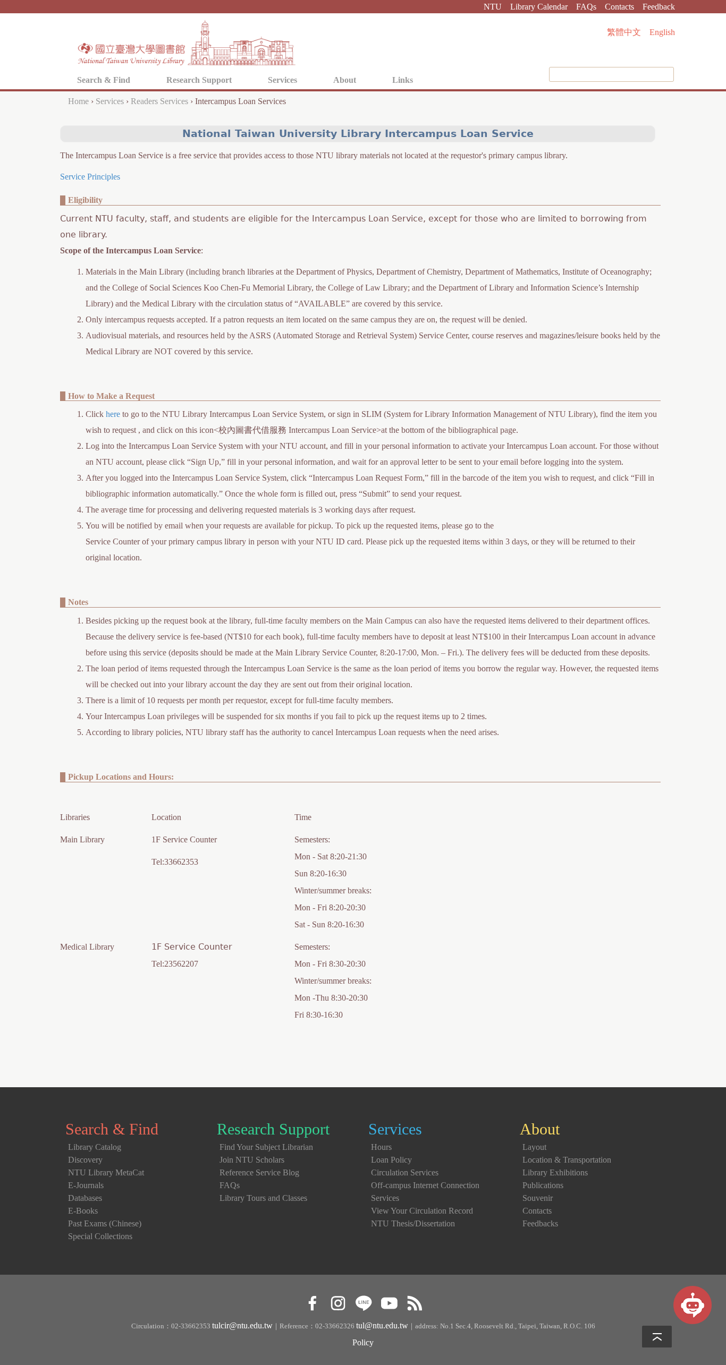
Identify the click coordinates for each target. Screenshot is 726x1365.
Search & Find (103, 79)
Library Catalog (94, 1146)
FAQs (586, 6)
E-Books (83, 1210)
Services (282, 79)
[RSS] (414, 1301)
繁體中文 (624, 32)
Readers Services (159, 101)
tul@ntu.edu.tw (382, 1325)
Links (402, 79)
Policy (363, 1342)
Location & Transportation (566, 1159)
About (344, 79)
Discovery (85, 1159)
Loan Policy (391, 1159)
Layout (534, 1146)
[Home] (187, 39)
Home (78, 101)
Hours (381, 1146)
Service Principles (90, 176)
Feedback (659, 6)
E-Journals (86, 1185)
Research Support (199, 79)
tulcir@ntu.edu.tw (242, 1325)
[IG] (338, 1301)
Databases (85, 1197)
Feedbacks (540, 1223)
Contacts (619, 6)
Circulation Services (404, 1172)
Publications (542, 1185)
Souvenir (537, 1197)
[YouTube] (389, 1301)
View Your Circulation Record (422, 1210)
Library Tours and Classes (263, 1197)
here (113, 414)
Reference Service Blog (259, 1172)
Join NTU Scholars (252, 1159)
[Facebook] (312, 1301)
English (662, 32)
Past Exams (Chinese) (104, 1223)
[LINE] (363, 1301)
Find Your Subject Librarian (266, 1146)
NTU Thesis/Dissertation (413, 1223)
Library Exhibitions (555, 1172)
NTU (493, 6)
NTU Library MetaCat (106, 1172)
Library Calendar (539, 6)
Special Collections (100, 1236)
